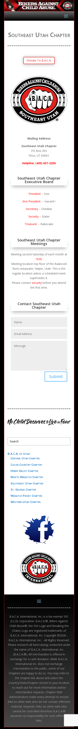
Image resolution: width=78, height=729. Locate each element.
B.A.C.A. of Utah (19, 454)
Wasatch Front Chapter (26, 496)
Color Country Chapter (26, 464)
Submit (56, 376)
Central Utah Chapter (25, 458)
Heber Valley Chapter (24, 471)
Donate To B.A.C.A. (39, 60)
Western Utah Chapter (26, 502)
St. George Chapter (23, 489)
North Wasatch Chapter (27, 477)
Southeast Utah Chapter (27, 483)
